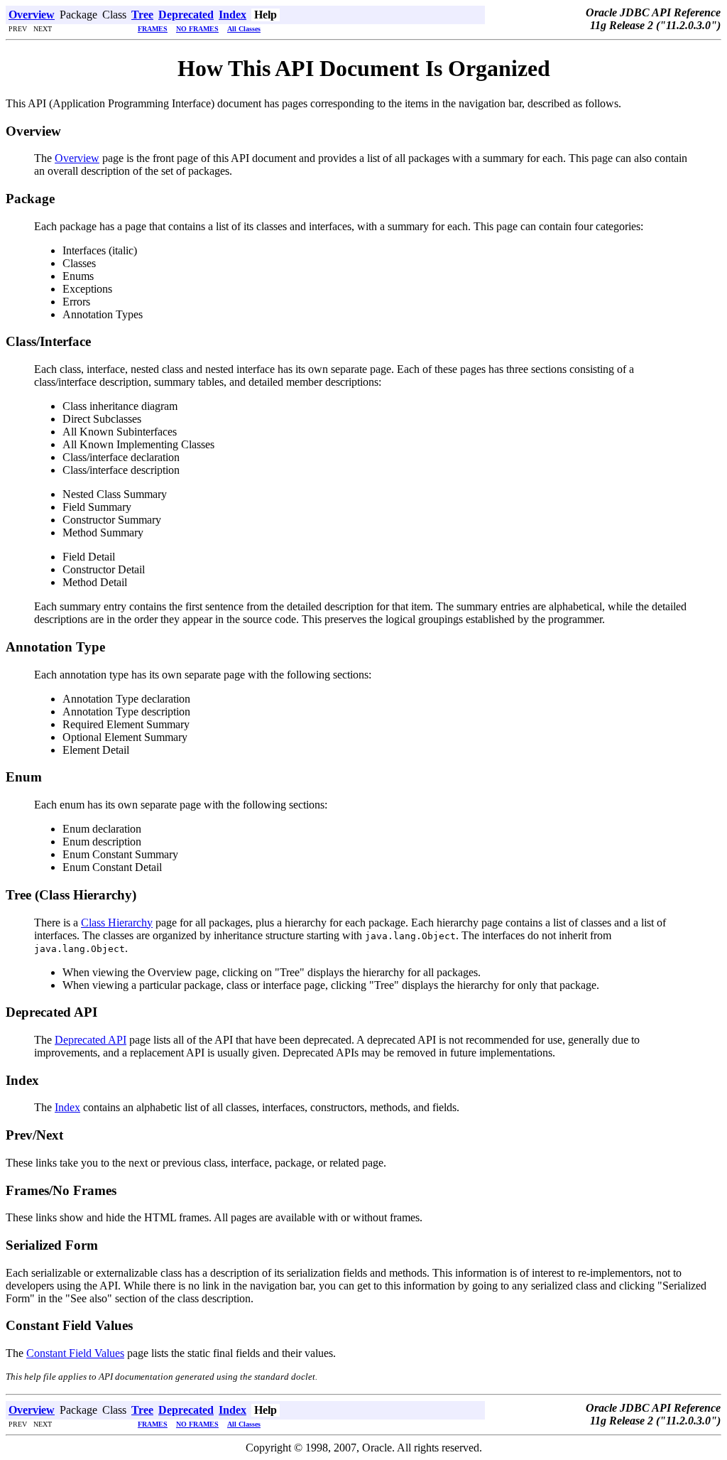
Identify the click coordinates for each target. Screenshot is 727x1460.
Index (67, 1107)
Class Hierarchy (117, 922)
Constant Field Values (75, 1353)
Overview (77, 158)
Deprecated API (90, 1040)
